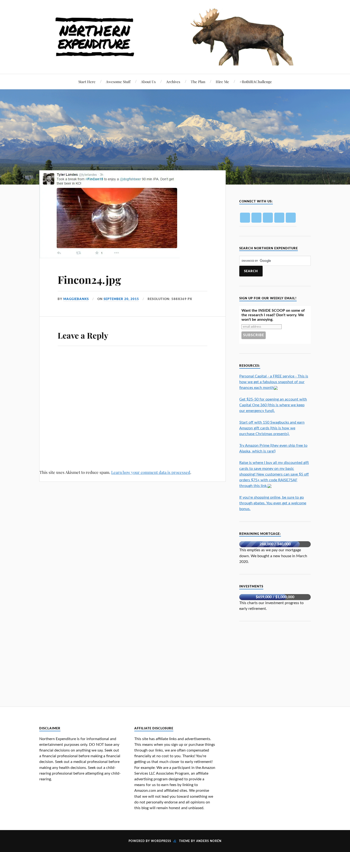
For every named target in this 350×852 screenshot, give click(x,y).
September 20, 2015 (121, 299)
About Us (148, 81)
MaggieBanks (76, 299)
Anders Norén (208, 841)
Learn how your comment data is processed (150, 472)
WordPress (161, 841)
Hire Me (222, 81)
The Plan (198, 81)
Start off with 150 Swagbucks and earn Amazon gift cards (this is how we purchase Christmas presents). (272, 428)
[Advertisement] (275, 660)
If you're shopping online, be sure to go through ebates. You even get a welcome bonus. (272, 503)
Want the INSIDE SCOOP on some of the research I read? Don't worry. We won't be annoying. (273, 315)
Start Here (86, 81)
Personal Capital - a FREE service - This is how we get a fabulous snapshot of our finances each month (273, 382)
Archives (173, 81)
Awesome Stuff (118, 81)
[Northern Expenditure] (175, 36)
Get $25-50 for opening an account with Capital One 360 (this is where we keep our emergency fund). (273, 405)
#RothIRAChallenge (256, 81)
